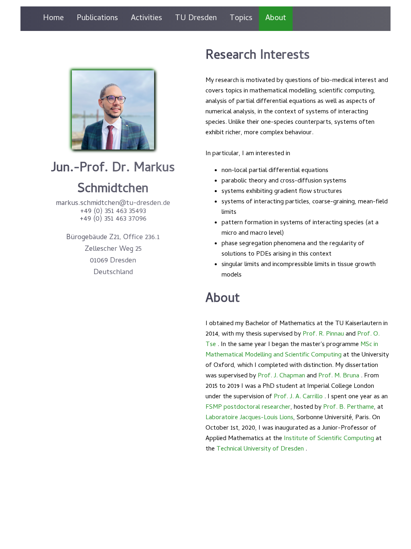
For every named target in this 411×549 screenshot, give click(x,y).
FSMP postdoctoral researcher (248, 407)
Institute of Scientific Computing (329, 439)
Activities (146, 18)
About (275, 18)
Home (53, 18)
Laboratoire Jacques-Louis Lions (249, 418)
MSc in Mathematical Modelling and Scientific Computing (292, 350)
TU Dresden (196, 18)
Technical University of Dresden (260, 449)
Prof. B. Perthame (348, 407)
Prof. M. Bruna (338, 376)
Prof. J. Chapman (281, 376)
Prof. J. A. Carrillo (298, 397)
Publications (97, 18)
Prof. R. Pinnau (323, 334)
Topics (241, 18)
